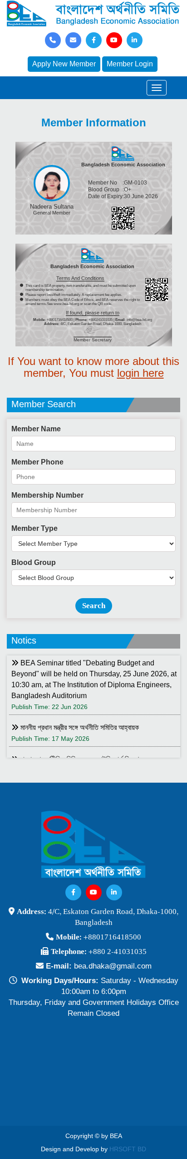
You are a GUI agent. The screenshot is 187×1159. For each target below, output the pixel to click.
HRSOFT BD (127, 1149)
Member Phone (37, 462)
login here (140, 373)
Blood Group (33, 562)
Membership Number (47, 495)
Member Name (36, 429)
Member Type (34, 528)
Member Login (130, 64)
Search (93, 605)
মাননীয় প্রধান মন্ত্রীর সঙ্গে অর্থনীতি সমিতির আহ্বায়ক (79, 727)
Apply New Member (64, 64)
